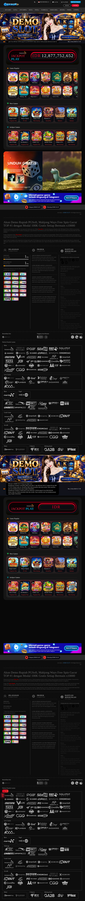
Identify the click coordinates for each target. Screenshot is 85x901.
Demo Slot (40, 229)
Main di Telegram (76, 2)
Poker (69, 9)
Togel (36, 9)
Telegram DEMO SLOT (34, 207)
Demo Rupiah (19, 234)
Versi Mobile (65, 2)
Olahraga (44, 9)
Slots (15, 9)
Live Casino (23, 9)
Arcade (62, 9)
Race (30, 9)
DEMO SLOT (66, 212)
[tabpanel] (42, 26)
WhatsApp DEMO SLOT (53, 207)
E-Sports (76, 9)
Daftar (75, 5)
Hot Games (8, 9)
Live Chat (56, 2)
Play (15, 59)
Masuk (67, 5)
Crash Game (53, 9)
